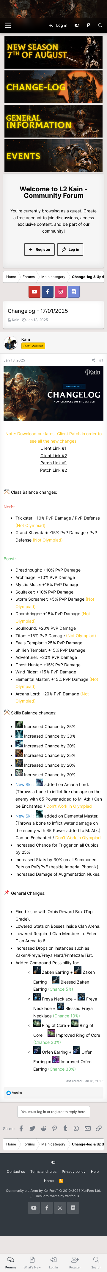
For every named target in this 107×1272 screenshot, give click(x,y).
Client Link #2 (53, 455)
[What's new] (89, 25)
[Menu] (7, 25)
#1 (101, 360)
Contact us (16, 1171)
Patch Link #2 (53, 470)
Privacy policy (74, 1171)
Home (49, 1180)
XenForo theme (47, 1196)
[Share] (93, 360)
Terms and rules (43, 1171)
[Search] (100, 25)
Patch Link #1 (53, 462)
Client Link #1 (53, 448)
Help (95, 1171)
